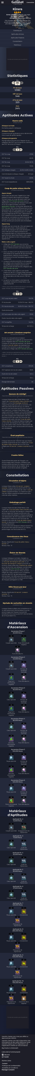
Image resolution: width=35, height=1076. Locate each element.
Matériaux (17, 45)
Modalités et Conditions (10, 1068)
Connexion (30, 2)
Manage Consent (8, 1070)
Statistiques (17, 30)
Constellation (17, 41)
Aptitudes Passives (17, 38)
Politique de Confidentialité (11, 1065)
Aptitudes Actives (17, 34)
